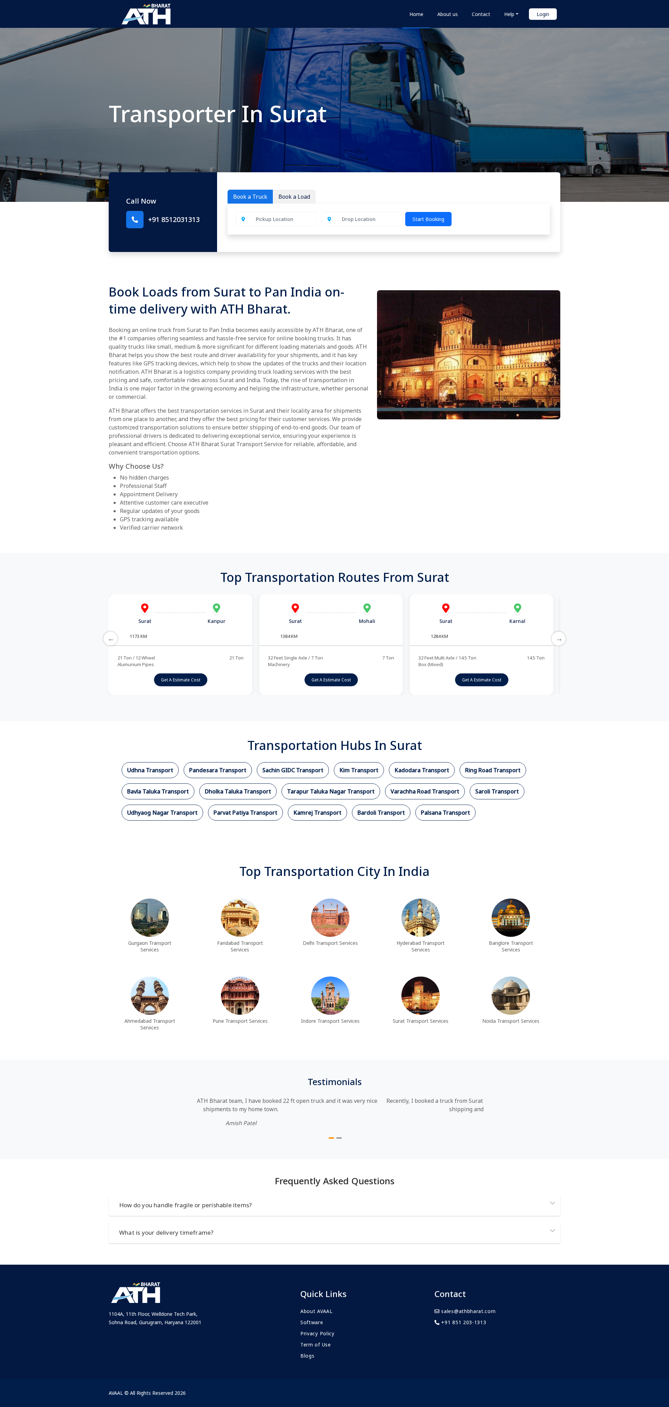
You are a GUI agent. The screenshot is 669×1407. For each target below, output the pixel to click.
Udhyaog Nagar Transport (162, 812)
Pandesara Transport (217, 770)
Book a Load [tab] (294, 196)
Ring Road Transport (493, 770)
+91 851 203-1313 (463, 1322)
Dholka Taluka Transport (238, 791)
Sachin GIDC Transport (292, 770)
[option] (180, 644)
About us (447, 14)
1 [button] (331, 1138)
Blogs (307, 1355)
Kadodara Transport (421, 770)
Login (543, 14)
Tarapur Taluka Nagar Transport (331, 791)
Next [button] (559, 639)
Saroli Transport (497, 791)
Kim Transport (358, 770)
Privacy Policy (317, 1333)
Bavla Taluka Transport (158, 791)
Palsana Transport (445, 812)
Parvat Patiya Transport (245, 812)
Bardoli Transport (381, 812)
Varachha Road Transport (425, 791)
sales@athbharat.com (468, 1311)
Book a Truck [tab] (250, 196)
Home (416, 14)
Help (509, 14)
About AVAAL (316, 1311)
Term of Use (315, 1344)
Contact (481, 14)
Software (311, 1322)
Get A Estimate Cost (180, 680)
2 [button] (339, 1138)
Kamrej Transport (317, 812)
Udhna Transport (150, 770)
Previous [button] (110, 639)
